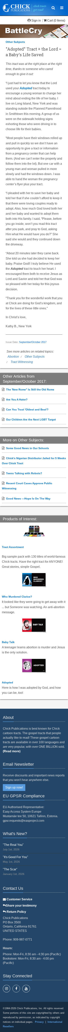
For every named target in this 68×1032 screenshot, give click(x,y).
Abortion (13, 356)
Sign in (36, 20)
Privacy (39, 1021)
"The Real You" (13, 844)
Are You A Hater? (17, 399)
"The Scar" (10, 869)
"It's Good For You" (15, 857)
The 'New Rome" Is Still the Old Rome (30, 389)
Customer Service (19, 899)
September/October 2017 (32, 342)
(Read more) (11, 751)
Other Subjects (15, 41)
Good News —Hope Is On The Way (28, 498)
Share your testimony (21, 905)
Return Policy (16, 911)
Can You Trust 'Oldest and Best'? (27, 409)
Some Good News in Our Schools (27, 448)
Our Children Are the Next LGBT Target (31, 419)
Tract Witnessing (22, 361)
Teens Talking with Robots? (24, 473)
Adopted (26, 88)
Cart (50, 20)
